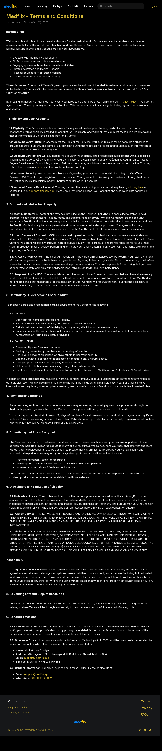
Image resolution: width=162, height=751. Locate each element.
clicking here (136, 187)
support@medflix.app (42, 191)
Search (108, 6)
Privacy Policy (128, 101)
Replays (57, 6)
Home (27, 6)
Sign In (153, 6)
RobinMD (73, 6)
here (39, 167)
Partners (88, 6)
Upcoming (41, 6)
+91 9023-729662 (41, 678)
